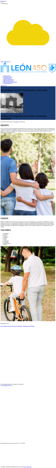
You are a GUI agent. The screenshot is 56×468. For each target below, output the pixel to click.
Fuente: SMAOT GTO (6, 61)
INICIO (6, 75)
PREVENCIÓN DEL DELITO (10, 82)
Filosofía (5, 78)
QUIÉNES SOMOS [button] (7, 77)
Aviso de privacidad (27, 466)
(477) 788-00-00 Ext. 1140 (6, 385)
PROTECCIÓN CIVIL (8, 80)
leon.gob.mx (3, 1)
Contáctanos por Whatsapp (29, 326)
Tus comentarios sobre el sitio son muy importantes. (12, 326)
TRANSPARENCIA (7, 83)
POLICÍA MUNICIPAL (8, 79)
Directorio (9, 78)
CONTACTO (4, 85)
